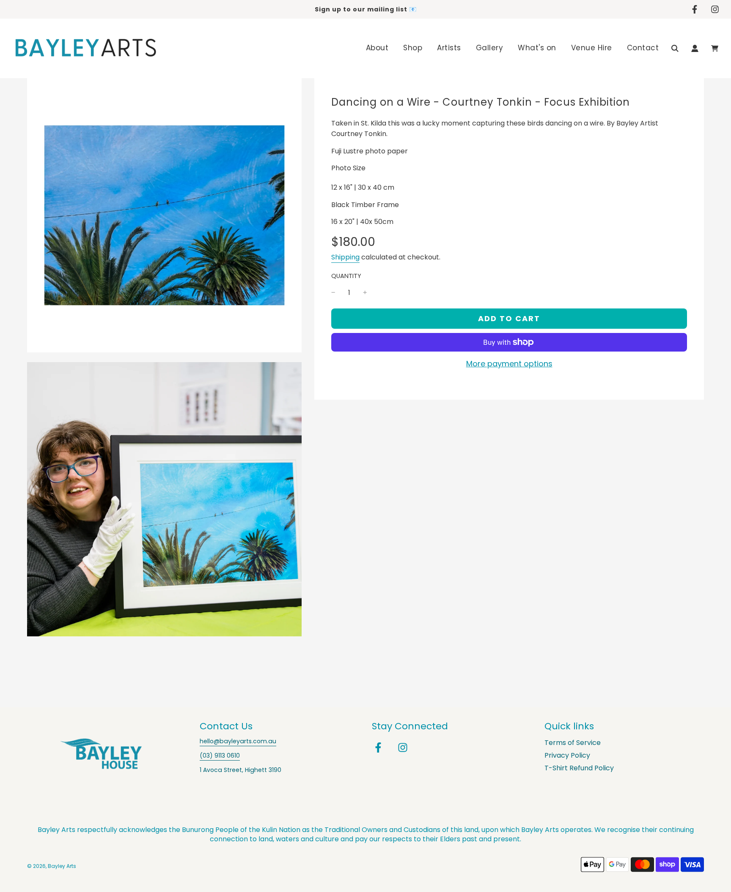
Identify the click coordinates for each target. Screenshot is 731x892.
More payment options (509, 363)
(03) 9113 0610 (220, 755)
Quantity (346, 276)
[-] (333, 292)
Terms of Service (572, 742)
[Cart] (715, 48)
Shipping (345, 257)
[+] (365, 292)
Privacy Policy (567, 755)
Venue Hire (591, 48)
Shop (412, 48)
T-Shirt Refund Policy (579, 768)
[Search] (675, 48)
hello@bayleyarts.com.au (238, 741)
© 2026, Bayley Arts (51, 866)
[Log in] (695, 48)
